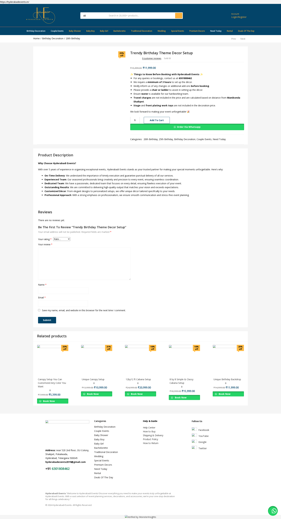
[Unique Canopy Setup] (96, 360)
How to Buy (149, 431)
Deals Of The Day (246, 31)
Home (36, 38)
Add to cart (157, 120)
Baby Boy (90, 31)
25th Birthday (166, 139)
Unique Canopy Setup (93, 379)
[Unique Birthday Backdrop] (228, 360)
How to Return (150, 443)
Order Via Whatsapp (189, 126)
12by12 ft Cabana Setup (138, 379)
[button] (187, 126)
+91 (48, 468)
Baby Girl (104, 31)
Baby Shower (75, 31)
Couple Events (57, 31)
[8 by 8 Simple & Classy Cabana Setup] (184, 360)
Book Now (48, 401)
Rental (230, 31)
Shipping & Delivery (153, 435)
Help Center (149, 427)
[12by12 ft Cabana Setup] (140, 360)
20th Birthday (73, 38)
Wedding (162, 31)
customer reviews (151, 58)
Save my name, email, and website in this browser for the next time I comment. (84, 310)
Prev (233, 38)
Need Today (215, 31)
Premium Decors (197, 31)
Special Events (177, 31)
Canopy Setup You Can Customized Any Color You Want (52, 383)
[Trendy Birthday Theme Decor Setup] (220, 58)
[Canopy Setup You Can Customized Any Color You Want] (52, 360)
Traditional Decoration (141, 31)
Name (42, 284)
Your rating (45, 239)
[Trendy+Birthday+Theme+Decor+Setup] (225, 58)
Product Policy (150, 439)
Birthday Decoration (36, 31)
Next (242, 38)
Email (42, 297)
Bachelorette (120, 31)
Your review (45, 244)
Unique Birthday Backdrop (227, 379)
